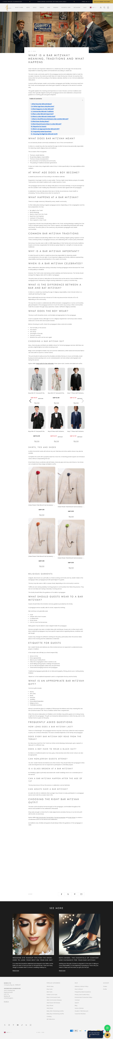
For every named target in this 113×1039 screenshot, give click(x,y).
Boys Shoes (50, 1005)
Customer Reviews (80, 1014)
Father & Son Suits (52, 994)
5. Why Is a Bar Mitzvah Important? (42, 114)
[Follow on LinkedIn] (26, 1025)
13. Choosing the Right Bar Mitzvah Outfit (44, 134)
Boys (28, 7)
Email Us (6, 1001)
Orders (105, 986)
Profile (105, 989)
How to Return (79, 989)
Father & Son (65, 7)
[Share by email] (81, 894)
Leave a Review (79, 1008)
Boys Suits (49, 989)
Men (48, 7)
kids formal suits (41, 817)
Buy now (38, 403)
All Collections (51, 1019)
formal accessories (59, 817)
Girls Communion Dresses (54, 1000)
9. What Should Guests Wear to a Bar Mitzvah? (46, 124)
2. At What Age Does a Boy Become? (42, 106)
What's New (19, 7)
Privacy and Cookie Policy (82, 994)
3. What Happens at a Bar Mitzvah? (42, 109)
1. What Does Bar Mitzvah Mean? (41, 104)
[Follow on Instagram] (9, 1025)
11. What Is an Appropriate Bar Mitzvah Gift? (45, 129)
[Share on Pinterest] (74, 894)
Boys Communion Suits (53, 997)
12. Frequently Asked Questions (41, 131)
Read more (16, 970)
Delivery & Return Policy (81, 986)
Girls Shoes (50, 1008)
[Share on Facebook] (61, 894)
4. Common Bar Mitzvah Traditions (42, 111)
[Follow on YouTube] (18, 1025)
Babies (42, 7)
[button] (83, 401)
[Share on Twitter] (68, 894)
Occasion (77, 7)
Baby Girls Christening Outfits (55, 1011)
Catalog (49, 1016)
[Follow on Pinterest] (13, 1025)
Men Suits (49, 992)
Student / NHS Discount (81, 1011)
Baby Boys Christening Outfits (55, 1014)
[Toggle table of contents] (82, 100)
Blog (76, 1005)
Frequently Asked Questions (83, 992)
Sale (85, 7)
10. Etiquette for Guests (38, 126)
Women (55, 7)
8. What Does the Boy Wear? (40, 121)
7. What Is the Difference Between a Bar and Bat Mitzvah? (49, 119)
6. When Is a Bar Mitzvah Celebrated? (43, 116)
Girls (34, 7)
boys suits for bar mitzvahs (45, 363)
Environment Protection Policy (83, 997)
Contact (77, 1000)
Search (77, 1003)
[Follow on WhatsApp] (30, 1025)
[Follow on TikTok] (22, 1025)
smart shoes (71, 817)
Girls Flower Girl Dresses (53, 1003)
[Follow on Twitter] (5, 1025)
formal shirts (50, 817)
